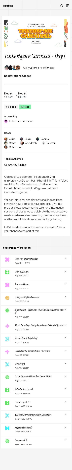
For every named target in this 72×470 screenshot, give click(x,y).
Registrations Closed (17, 75)
